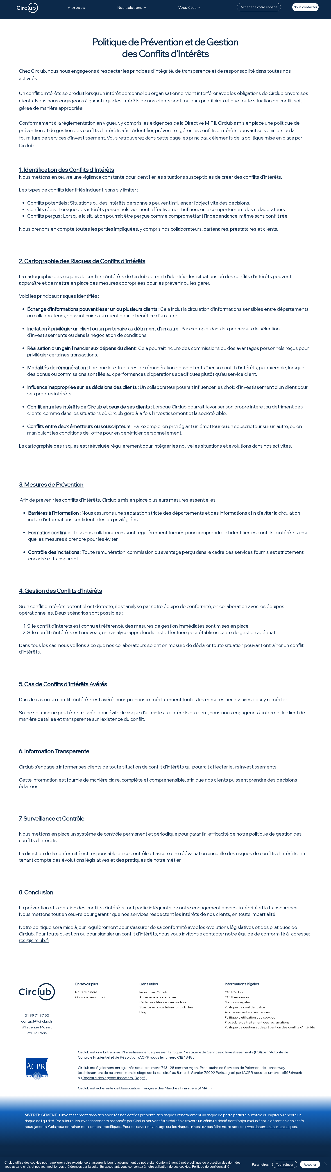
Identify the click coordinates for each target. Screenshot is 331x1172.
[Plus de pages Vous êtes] (199, 7)
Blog (142, 1012)
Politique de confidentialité (245, 1007)
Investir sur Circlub (153, 992)
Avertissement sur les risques (247, 1012)
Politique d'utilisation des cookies (250, 1017)
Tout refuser (284, 1164)
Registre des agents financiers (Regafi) (114, 1077)
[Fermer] (325, 1164)
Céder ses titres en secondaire (162, 1002)
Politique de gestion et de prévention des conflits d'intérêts (270, 1027)
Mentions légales (238, 1002)
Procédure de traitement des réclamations (257, 1022)
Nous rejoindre (86, 992)
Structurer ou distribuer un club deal (166, 1007)
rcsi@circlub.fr (34, 940)
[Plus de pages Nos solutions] (145, 7)
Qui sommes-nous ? (90, 997)
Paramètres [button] (260, 1164)
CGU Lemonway (237, 997)
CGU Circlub (234, 992)
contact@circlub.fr (36, 1021)
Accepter (310, 1164)
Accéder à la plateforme (157, 997)
